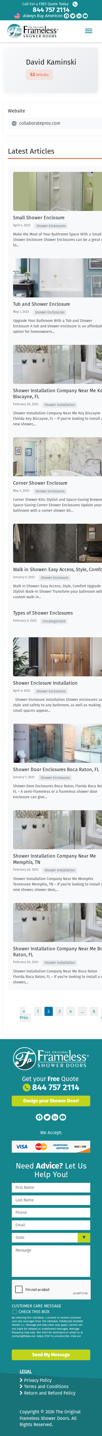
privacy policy (30, 1339)
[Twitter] (72, 15)
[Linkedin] (79, 15)
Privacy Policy (37, 1380)
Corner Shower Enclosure (40, 483)
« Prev (24, 1014)
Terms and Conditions (46, 1386)
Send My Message (51, 1355)
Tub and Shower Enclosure (41, 304)
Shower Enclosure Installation (45, 683)
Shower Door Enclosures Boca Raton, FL (56, 769)
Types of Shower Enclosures (43, 613)
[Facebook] (66, 15)
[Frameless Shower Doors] (51, 1058)
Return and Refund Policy (49, 1393)
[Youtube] (85, 15)
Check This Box (34, 1311)
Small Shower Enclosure (39, 218)
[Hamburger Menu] (88, 30)
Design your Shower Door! (51, 1101)
